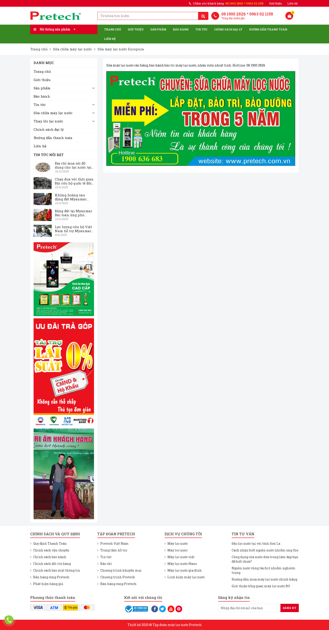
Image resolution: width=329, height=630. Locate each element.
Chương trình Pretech (117, 577)
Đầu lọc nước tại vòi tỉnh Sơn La (256, 543)
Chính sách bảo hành (49, 557)
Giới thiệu (275, 3)
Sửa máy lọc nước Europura (121, 49)
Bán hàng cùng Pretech (51, 577)
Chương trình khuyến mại (121, 570)
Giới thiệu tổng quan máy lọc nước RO (261, 586)
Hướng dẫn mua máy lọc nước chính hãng (264, 579)
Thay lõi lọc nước (48, 121)
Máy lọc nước (177, 543)
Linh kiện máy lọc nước (186, 577)
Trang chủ (112, 29)
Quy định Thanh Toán (50, 543)
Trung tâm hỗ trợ (113, 550)
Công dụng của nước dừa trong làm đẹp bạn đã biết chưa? (265, 559)
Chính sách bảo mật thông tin (56, 570)
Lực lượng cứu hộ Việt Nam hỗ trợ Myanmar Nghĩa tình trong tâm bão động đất (73, 229)
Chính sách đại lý (228, 29)
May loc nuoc (177, 550)
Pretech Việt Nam (114, 543)
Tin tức (201, 29)
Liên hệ (292, 3)
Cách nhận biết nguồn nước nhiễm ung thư (265, 550)
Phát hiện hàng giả (48, 584)
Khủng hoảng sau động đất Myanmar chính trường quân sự (74, 197)
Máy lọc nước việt (180, 557)
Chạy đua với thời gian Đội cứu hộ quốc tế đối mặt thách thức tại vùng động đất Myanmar (74, 181)
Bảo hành (181, 29)
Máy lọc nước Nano (182, 563)
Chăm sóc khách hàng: (228, 3)
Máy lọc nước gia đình (184, 570)
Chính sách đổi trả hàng (52, 563)
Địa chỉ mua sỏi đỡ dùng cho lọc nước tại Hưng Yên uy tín (73, 165)
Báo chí (106, 563)
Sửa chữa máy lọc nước (72, 49)
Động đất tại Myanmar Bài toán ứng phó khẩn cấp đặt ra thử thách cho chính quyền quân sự (73, 213)
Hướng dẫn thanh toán (268, 29)
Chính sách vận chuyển (51, 550)
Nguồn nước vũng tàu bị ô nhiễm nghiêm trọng (263, 570)
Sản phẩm (158, 29)
